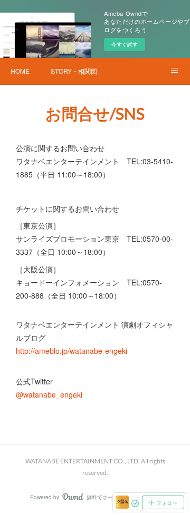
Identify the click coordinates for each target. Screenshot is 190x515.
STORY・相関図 (74, 70)
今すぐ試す (124, 44)
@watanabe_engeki (49, 394)
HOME (20, 70)
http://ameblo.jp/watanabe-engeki (71, 350)
